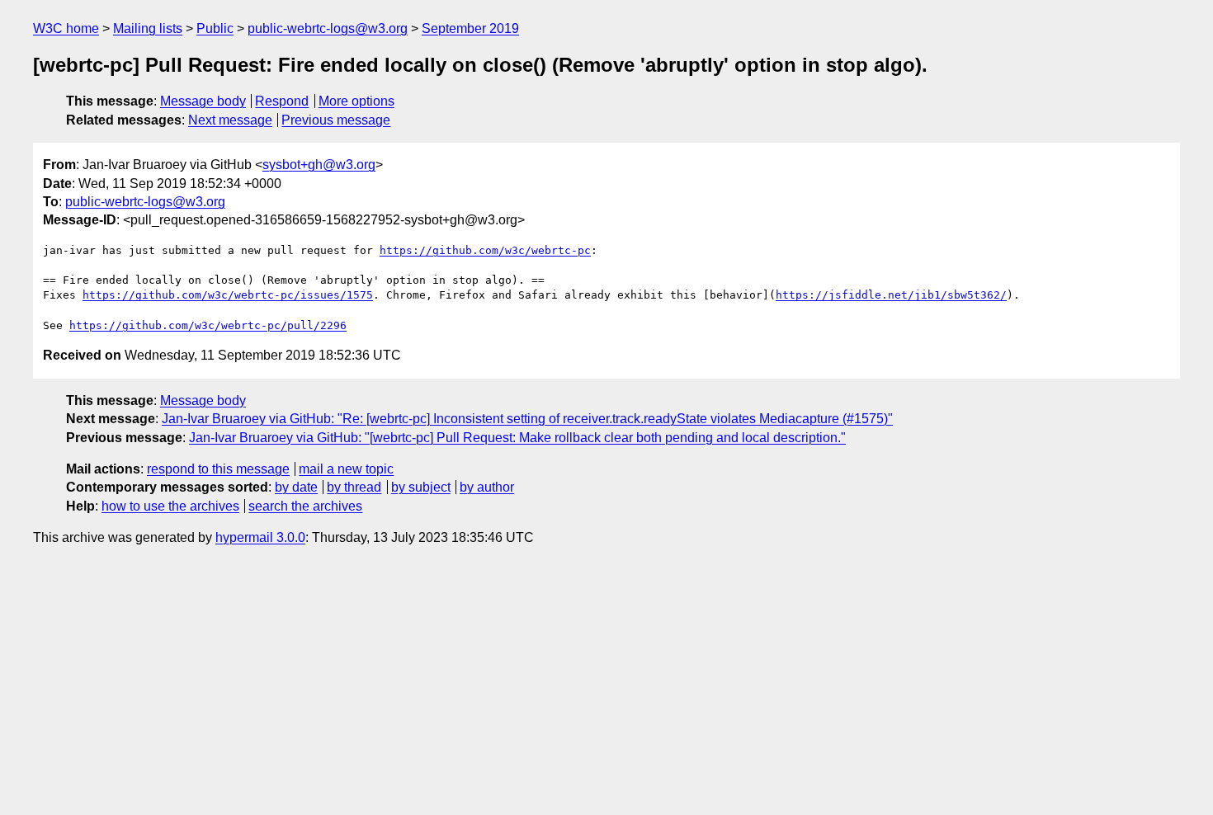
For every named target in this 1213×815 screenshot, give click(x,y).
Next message (230, 120)
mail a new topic (346, 469)
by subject (421, 487)
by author (487, 487)
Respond (282, 101)
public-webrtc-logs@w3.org (328, 28)
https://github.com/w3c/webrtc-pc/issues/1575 (228, 295)
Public (215, 28)
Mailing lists (147, 28)
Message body (203, 101)
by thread (354, 487)
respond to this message (218, 469)
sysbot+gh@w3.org (318, 165)
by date (296, 487)
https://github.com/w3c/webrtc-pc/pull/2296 (208, 325)
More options (356, 101)
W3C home (66, 28)
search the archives (305, 506)
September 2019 (470, 28)
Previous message (335, 120)
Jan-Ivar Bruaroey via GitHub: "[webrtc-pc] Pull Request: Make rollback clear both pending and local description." (517, 438)
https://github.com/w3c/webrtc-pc (485, 250)
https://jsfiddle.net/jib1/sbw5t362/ (891, 295)
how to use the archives (170, 506)
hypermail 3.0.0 (260, 537)
